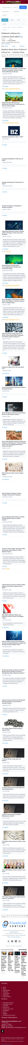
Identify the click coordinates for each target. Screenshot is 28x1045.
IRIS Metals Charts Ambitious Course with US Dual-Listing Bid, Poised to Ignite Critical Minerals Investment (14, 70)
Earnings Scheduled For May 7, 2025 (13, 137)
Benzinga (5, 144)
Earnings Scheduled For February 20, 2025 (12, 159)
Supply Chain (17, 88)
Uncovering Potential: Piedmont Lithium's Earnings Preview (14, 388)
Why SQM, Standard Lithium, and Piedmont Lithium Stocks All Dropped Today (12, 616)
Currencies (13, 27)
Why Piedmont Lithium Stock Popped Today (12, 473)
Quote (6, 46)
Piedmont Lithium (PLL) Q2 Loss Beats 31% (13, 367)
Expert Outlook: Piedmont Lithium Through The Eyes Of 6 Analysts (12, 494)
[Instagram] (19, 941)
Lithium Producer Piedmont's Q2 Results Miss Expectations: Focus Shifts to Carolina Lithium (13, 701)
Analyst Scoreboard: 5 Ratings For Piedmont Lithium (12, 206)
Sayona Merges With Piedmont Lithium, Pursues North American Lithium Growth (13, 518)
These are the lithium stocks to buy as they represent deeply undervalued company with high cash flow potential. (14, 823)
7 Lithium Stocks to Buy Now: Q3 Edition (11, 759)
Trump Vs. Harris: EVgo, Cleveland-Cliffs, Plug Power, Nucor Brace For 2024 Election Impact (13, 550)
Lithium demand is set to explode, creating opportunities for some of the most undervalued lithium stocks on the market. (14, 905)
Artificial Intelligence (8, 285)
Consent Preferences (6, 1044)
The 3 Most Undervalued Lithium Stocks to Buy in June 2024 (13, 897)
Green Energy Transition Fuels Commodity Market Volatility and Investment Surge (11, 267)
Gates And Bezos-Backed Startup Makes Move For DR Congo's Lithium (13, 413)
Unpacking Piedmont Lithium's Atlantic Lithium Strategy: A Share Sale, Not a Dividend (13, 233)
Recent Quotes (5, 11)
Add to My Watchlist (5, 44)
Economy (6, 88)
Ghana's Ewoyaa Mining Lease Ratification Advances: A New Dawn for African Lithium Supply (13, 104)
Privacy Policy (8, 1038)
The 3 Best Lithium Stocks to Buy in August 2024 (12, 729)
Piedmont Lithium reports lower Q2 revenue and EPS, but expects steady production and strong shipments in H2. (14, 710)
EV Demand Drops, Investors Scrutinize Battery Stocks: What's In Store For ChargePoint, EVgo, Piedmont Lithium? (13, 671)
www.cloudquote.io (14, 932)
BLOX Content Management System (11, 1041)
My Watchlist (16, 11)
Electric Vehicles (11, 88)
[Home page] (13, 2)
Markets (5, 20)
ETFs (19, 20)
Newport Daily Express (11, 1037)
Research (22, 46)
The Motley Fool (6, 373)
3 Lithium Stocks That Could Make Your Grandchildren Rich (13, 788)
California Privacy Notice (16, 1038)
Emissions (18, 285)
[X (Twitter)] (8, 941)
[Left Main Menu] (2, 2)
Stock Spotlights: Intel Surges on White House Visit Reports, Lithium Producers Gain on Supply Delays (13, 301)
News (9, 27)
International (19, 27)
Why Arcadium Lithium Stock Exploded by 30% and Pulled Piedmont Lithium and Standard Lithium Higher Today (14, 643)
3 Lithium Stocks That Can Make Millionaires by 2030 (11, 815)
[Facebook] (12, 941)
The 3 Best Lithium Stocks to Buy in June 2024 (13, 842)
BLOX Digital (21, 1041)
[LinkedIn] (15, 941)
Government (17, 319)
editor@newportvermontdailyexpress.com (15, 1027)
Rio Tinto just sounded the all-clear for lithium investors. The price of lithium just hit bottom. (13, 651)
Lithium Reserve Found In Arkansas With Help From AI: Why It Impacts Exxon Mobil (13, 586)
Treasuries (5, 29)
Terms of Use (3, 1038)
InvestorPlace (6, 743)
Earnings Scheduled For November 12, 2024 (13, 183)
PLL (20, 36)
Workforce (16, 122)
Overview (5, 27)
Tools (4, 24)
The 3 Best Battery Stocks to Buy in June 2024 (13, 870)
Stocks (12, 20)
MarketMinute (6, 86)
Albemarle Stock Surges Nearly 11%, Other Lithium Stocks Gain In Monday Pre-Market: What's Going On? (12, 335)
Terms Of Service (16, 937)
